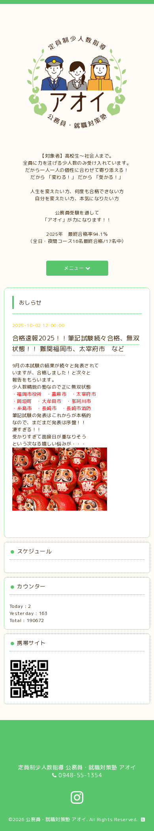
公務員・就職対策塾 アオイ (56, 819)
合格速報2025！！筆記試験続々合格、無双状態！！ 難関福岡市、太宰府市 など (76, 343)
